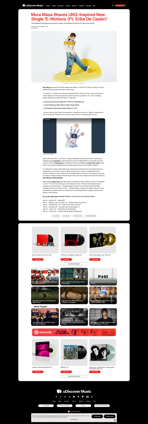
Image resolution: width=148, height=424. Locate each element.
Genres (74, 5)
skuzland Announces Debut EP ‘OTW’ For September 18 (64, 102)
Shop (48, 5)
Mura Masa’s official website (53, 177)
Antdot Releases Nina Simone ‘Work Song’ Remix (61, 105)
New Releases (78, 216)
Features (60, 5)
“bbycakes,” (57, 161)
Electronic (56, 216)
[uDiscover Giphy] (92, 397)
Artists (68, 5)
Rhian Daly (36, 28)
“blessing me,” (59, 163)
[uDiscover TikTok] (69, 397)
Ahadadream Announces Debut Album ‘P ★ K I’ (61, 108)
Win (94, 5)
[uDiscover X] (60, 397)
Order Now (38, 259)
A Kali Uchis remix (93, 163)
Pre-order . (50, 196)
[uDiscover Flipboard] (83, 397)
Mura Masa (46, 87)
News (54, 5)
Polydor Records (91, 216)
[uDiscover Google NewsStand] (87, 397)
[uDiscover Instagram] (65, 397)
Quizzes (88, 5)
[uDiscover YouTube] (74, 397)
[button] (45, 244)
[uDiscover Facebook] (56, 397)
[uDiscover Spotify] (78, 397)
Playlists (81, 5)
